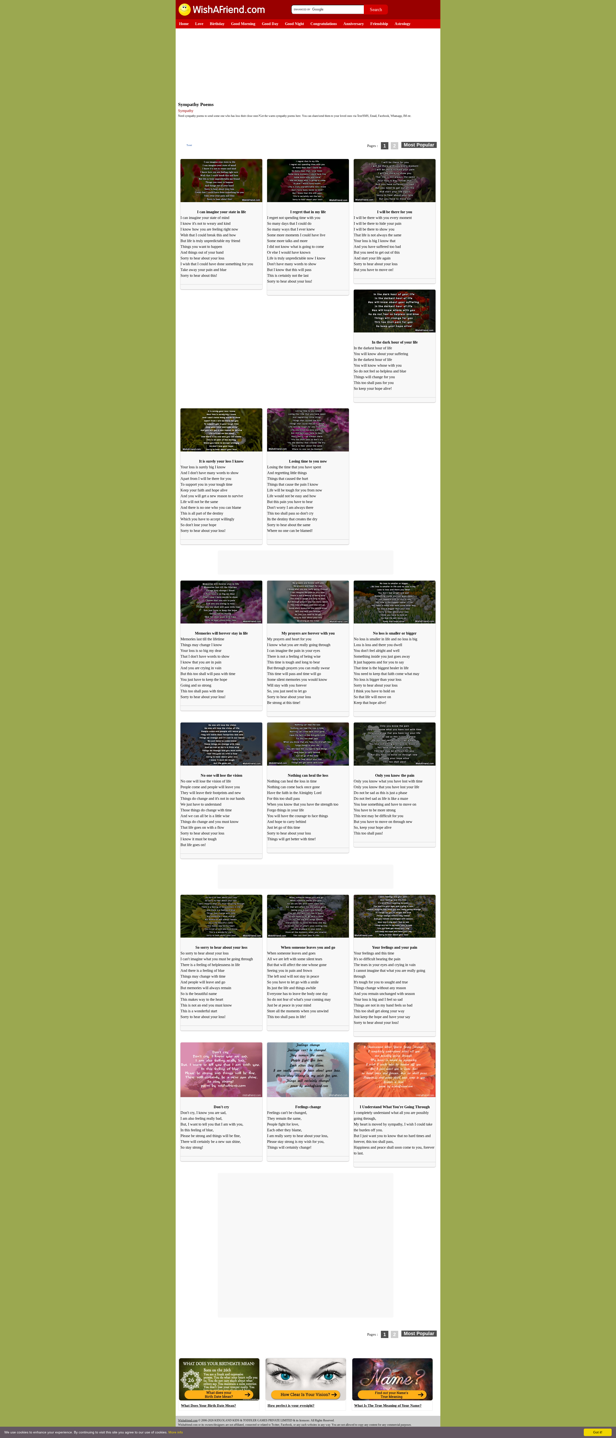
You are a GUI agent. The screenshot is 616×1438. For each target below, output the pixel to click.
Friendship (379, 24)
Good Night (294, 24)
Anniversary (353, 24)
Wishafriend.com (188, 1420)
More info (175, 1432)
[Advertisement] (309, 64)
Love (199, 24)
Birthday (217, 24)
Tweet (189, 145)
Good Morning (243, 24)
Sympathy (185, 111)
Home (184, 24)
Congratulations (323, 24)
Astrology (403, 24)
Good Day (270, 24)
